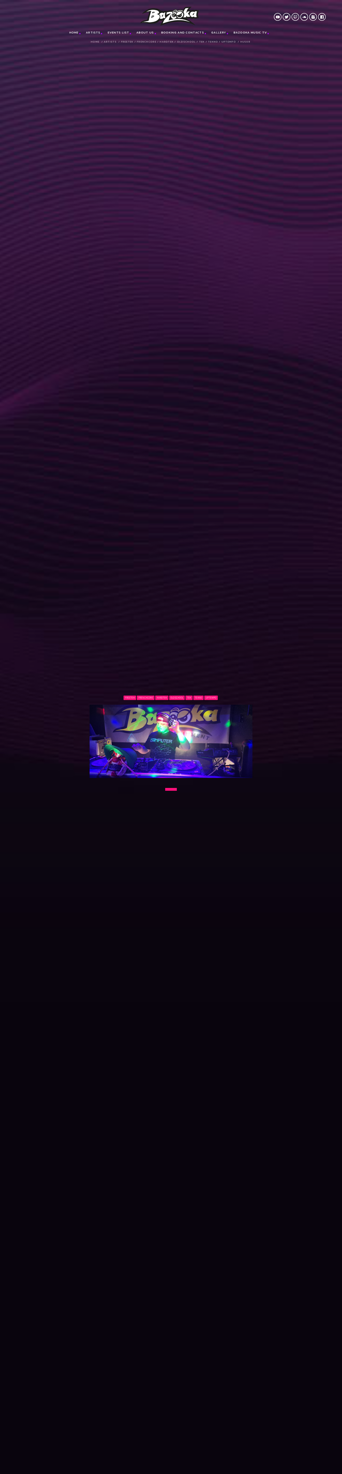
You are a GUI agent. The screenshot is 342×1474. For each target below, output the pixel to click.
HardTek (167, 41)
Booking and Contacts (182, 32)
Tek (202, 41)
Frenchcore (146, 41)
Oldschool (186, 41)
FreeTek (127, 41)
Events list (118, 32)
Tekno (213, 41)
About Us (145, 32)
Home (74, 32)
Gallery (218, 32)
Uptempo (228, 41)
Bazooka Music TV (250, 32)
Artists (93, 32)
